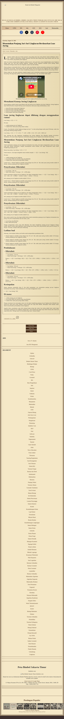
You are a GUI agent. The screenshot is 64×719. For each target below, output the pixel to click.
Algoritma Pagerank (32, 579)
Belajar (24, 711)
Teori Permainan (32, 584)
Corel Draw (32, 372)
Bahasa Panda (32, 638)
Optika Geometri (32, 641)
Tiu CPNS (32, 635)
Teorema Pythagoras (32, 622)
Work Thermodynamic (32, 603)
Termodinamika (32, 646)
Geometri (8, 51)
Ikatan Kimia (32, 528)
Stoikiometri (32, 474)
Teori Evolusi (32, 490)
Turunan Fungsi (32, 469)
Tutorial (32, 442)
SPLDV (32, 606)
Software (32, 434)
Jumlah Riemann (32, 549)
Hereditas (32, 592)
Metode (32, 407)
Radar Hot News (35, 711)
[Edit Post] (17, 318)
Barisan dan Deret (32, 471)
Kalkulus (32, 393)
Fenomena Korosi (32, 590)
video (16, 51)
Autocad (32, 358)
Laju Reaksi (32, 512)
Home (7, 28)
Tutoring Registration (32, 458)
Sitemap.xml (40, 711)
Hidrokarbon (32, 477)
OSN (33, 28)
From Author (32, 452)
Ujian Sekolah (32, 444)
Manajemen (32, 401)
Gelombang (32, 652)
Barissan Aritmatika (32, 563)
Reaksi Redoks (32, 520)
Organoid (32, 587)
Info (27, 28)
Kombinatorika (32, 399)
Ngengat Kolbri (32, 544)
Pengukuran (32, 420)
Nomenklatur (32, 630)
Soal (47, 28)
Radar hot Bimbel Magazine (32, 710)
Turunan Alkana (32, 485)
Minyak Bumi (32, 517)
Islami (32, 391)
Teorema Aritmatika (32, 617)
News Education (32, 450)
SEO (40, 28)
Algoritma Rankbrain (32, 598)
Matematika (55, 28)
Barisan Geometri (32, 565)
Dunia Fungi (32, 536)
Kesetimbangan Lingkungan (32, 522)
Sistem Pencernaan (32, 498)
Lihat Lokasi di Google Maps (32, 681)
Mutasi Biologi (32, 493)
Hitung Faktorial (32, 627)
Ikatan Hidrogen (32, 525)
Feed (44, 711)
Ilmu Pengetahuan (32, 383)
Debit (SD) (32, 466)
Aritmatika (32, 356)
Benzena (32, 479)
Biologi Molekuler (32, 611)
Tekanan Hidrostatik (32, 595)
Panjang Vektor (32, 482)
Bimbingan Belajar (32, 364)
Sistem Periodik (32, 538)
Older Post (31, 328)
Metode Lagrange (32, 552)
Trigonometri (32, 439)
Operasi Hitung (32, 412)
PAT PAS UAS (32, 415)
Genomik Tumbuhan (32, 487)
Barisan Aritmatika (32, 574)
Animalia (32, 530)
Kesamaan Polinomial (32, 555)
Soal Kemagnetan (32, 461)
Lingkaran (32, 654)
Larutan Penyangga (32, 501)
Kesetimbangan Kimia (32, 509)
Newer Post (31, 325)
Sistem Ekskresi (32, 504)
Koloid (32, 506)
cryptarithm (32, 571)
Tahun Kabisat (32, 625)
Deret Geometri (32, 568)
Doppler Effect (32, 600)
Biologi (32, 366)
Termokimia (32, 514)
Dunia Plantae (32, 533)
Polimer (32, 614)
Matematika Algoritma (32, 576)
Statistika (32, 436)
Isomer (32, 608)
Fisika (32, 375)
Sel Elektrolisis (32, 496)
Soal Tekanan (32, 463)
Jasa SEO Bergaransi (32, 344)
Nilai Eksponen (32, 557)
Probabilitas (32, 619)
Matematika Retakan (32, 582)
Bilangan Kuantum (32, 541)
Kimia (32, 396)
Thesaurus (32, 455)
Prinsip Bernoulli (32, 633)
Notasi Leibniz (32, 547)
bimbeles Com (32, 426)
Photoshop (32, 423)
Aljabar (32, 353)
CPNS (14, 28)
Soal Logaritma (32, 560)
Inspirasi (32, 388)
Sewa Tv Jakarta (32, 340)
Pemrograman (32, 418)
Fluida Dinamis (32, 649)
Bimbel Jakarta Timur (32, 361)
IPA (21, 28)
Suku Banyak (32, 643)
